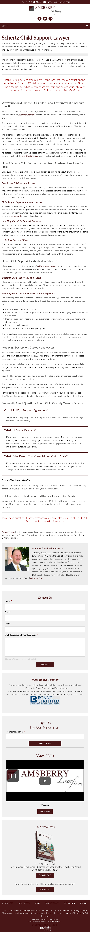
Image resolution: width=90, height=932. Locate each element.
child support (15, 216)
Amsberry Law (8, 531)
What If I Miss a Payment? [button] (20, 430)
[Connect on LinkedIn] (45, 19)
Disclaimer (69, 903)
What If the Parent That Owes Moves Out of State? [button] (36, 456)
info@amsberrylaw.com (58, 2)
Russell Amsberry (27, 114)
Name (8, 601)
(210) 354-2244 (33, 2)
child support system (47, 266)
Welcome (45, 805)
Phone (8, 623)
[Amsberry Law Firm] (45, 10)
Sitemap (84, 903)
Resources (7, 903)
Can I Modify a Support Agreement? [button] (26, 410)
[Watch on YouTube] (50, 19)
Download (45, 875)
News (37, 903)
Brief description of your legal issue (21, 635)
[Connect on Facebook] (39, 19)
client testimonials (30, 155)
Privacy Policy (52, 903)
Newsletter (24, 903)
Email (8, 612)
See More (45, 811)
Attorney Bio (36, 578)
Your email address (15, 731)
